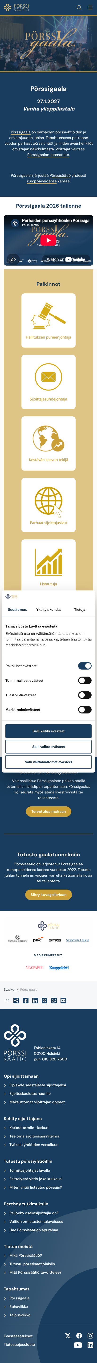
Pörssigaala (21, 132)
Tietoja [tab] (79, 609)
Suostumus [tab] (17, 609)
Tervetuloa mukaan (48, 811)
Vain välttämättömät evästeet (48, 762)
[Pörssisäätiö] (16, 7)
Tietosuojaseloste (19, 1344)
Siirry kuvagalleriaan (49, 894)
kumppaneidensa (42, 181)
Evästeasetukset (18, 1336)
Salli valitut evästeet (48, 746)
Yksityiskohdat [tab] (48, 609)
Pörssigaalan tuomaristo (48, 154)
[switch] (85, 680)
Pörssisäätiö (60, 175)
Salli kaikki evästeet (48, 731)
